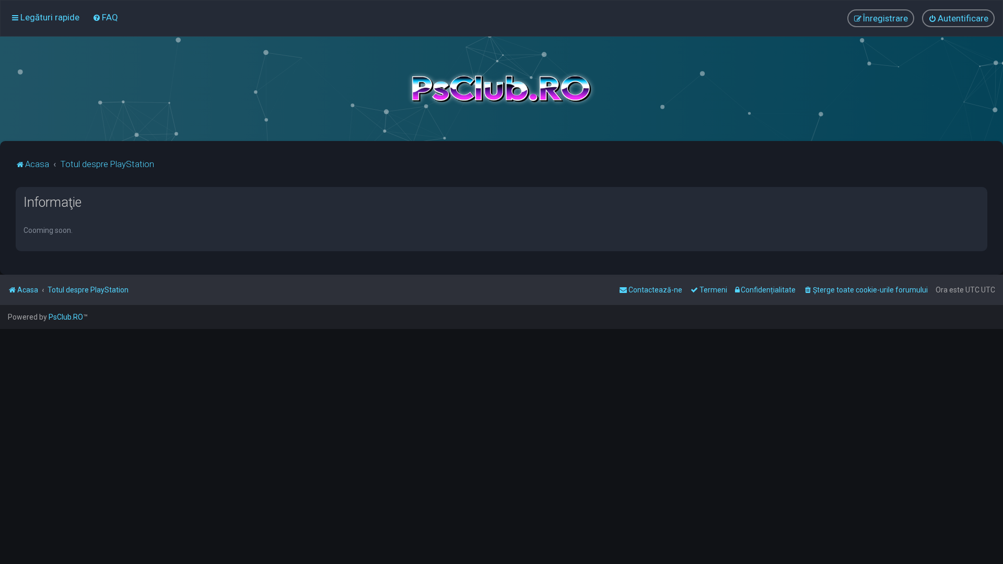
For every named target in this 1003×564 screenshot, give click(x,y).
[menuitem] (105, 17)
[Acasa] (501, 89)
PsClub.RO (66, 317)
